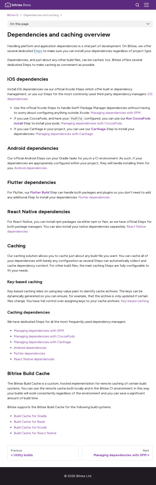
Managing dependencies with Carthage (64, 134)
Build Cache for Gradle (30, 416)
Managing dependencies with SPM (116, 113)
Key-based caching (135, 301)
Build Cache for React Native (35, 433)
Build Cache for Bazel (29, 422)
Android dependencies (30, 168)
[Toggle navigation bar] (146, 5)
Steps (38, 51)
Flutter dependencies (94, 197)
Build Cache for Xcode (30, 427)
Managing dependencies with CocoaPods (91, 123)
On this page (19, 24)
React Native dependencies (34, 359)
